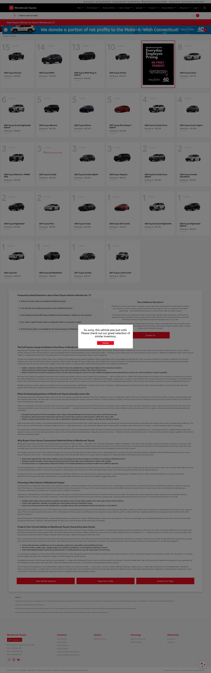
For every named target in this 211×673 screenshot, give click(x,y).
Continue (105, 343)
